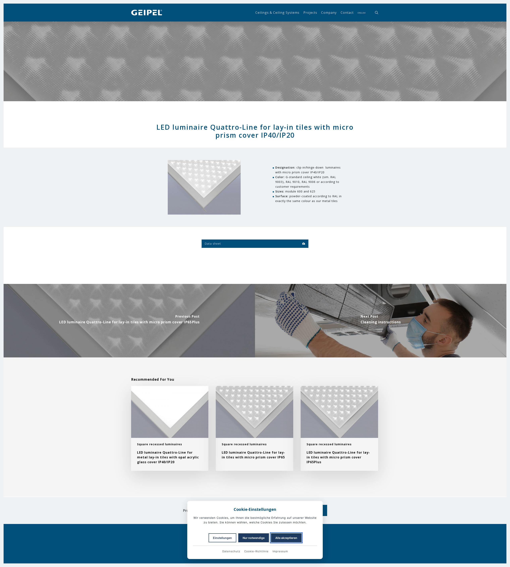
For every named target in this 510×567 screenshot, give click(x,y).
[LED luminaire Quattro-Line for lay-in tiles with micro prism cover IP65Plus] (129, 320)
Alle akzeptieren (286, 538)
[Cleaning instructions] (380, 320)
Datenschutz (231, 551)
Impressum (280, 551)
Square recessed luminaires (159, 444)
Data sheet (213, 243)
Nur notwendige (254, 538)
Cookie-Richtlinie (256, 551)
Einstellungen (222, 538)
